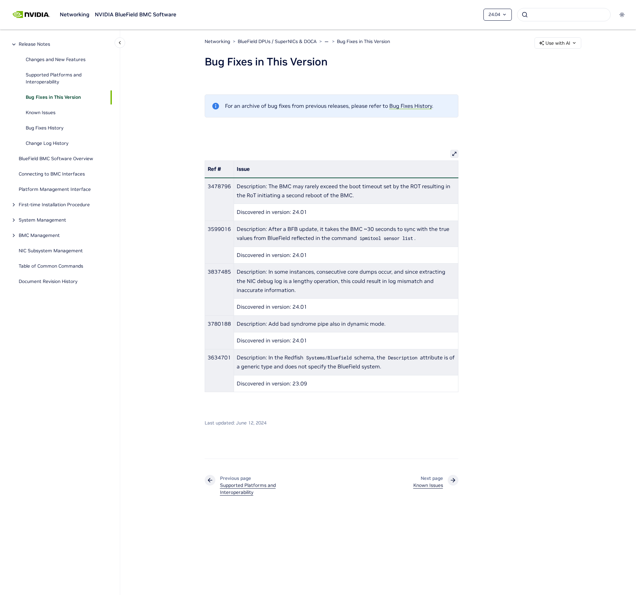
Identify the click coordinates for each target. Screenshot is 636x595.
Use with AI (558, 43)
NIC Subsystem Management (51, 251)
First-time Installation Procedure (54, 205)
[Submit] (524, 14)
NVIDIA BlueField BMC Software (135, 14)
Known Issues (40, 113)
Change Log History (47, 143)
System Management (42, 220)
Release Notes (34, 44)
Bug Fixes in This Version (53, 97)
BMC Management (39, 236)
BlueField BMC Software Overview (56, 159)
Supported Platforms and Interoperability (53, 78)
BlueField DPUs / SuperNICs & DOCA (277, 41)
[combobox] (563, 14)
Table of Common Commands (51, 266)
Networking (74, 14)
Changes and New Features (55, 60)
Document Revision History (48, 282)
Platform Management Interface (55, 190)
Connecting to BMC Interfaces (52, 174)
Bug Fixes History (44, 128)
